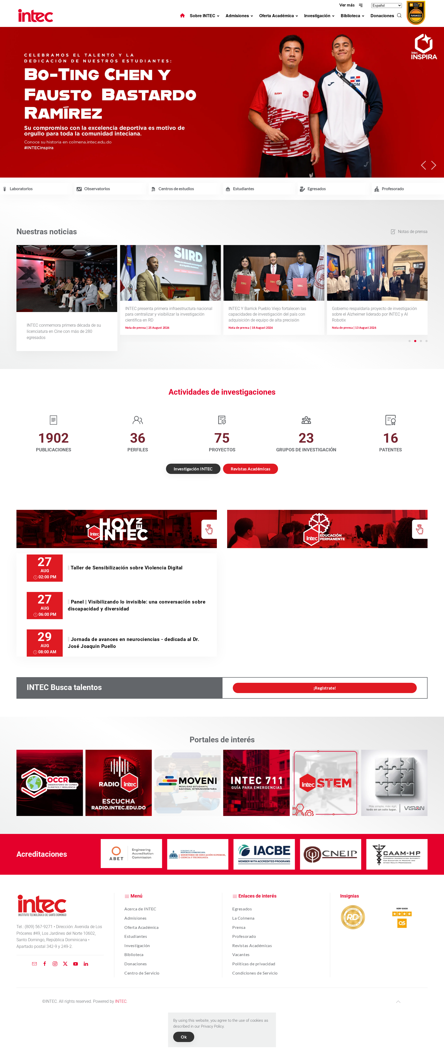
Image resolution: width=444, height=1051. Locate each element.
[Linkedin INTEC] (85, 963)
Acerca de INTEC (140, 908)
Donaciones (135, 963)
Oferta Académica (141, 927)
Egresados (242, 908)
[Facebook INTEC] (44, 963)
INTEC (120, 1001)
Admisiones (135, 918)
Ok (184, 1036)
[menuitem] (182, 15)
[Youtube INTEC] (75, 963)
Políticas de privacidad (253, 963)
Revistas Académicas (250, 468)
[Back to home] (36, 15)
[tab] (410, 341)
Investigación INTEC (193, 468)
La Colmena (243, 918)
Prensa (239, 927)
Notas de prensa (413, 231)
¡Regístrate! (324, 687)
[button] (399, 15)
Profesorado (244, 936)
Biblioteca (134, 954)
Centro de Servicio (142, 972)
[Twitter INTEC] (65, 963)
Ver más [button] (347, 4)
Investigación (137, 945)
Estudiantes (135, 936)
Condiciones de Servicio (255, 972)
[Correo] (34, 963)
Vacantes (241, 954)
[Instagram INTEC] (55, 963)
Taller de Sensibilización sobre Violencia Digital (127, 568)
